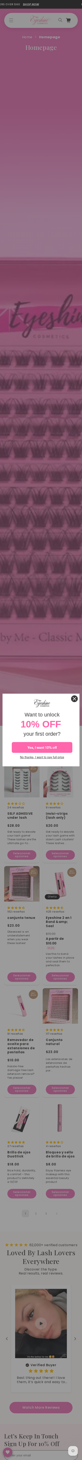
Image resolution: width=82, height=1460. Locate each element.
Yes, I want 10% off (42, 747)
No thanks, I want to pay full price (42, 757)
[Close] (74, 699)
